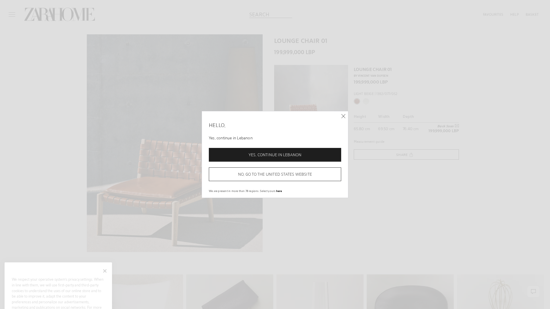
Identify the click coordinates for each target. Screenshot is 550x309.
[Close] (343, 116)
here (279, 191)
